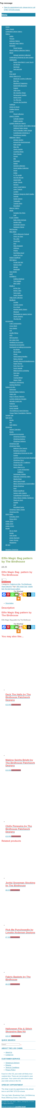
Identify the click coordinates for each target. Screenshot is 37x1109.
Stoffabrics (12, 276)
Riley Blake (12, 232)
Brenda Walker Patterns (17, 392)
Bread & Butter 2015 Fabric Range (24, 126)
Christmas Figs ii (18, 460)
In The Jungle (17, 175)
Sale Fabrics (13, 425)
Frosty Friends (17, 465)
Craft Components (15, 323)
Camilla (15, 302)
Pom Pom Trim (18, 366)
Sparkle (15, 502)
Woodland (16, 206)
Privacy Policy (10, 1070)
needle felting (13, 333)
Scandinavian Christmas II (21, 133)
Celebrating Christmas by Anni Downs (21, 57)
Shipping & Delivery (13, 1063)
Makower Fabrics (14, 137)
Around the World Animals (21, 142)
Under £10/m (10, 526)
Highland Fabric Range (20, 128)
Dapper (15, 88)
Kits (10, 422)
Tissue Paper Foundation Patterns (20, 413)
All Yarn (8, 545)
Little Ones (16, 90)
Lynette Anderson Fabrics (17, 123)
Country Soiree (18, 305)
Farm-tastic (17, 293)
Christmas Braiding (19, 436)
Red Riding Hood (18, 253)
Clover (15, 354)
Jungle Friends (17, 182)
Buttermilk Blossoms (20, 86)
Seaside (15, 196)
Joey (14, 243)
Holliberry (20, 472)
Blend (11, 53)
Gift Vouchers (13, 338)
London (15, 192)
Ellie (14, 159)
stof (14, 505)
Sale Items (9, 418)
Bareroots (12, 389)
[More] (18, 599)
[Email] (16, 595)
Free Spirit (12, 74)
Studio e (12, 286)
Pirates (15, 250)
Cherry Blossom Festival (21, 234)
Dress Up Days (18, 236)
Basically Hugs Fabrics (16, 43)
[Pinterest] (8, 595)
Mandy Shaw (17, 479)
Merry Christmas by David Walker (24, 484)
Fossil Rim (16, 241)
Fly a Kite (16, 239)
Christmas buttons (19, 439)
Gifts (10, 335)
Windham (12, 300)
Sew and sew (17, 69)
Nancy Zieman (18, 359)
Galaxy (15, 163)
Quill (14, 215)
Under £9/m (9, 524)
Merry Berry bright (19, 481)
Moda (11, 210)
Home (7, 27)
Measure (16, 312)
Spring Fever (17, 97)
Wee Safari (16, 283)
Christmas (9, 427)
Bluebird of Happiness (20, 83)
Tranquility (16, 201)
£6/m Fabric (9, 514)
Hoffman (12, 104)
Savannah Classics (19, 225)
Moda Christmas (18, 486)
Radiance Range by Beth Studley (23, 194)
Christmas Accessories (16, 434)
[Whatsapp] (12, 595)
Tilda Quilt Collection (16, 298)
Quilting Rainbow (18, 279)
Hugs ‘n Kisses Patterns (16, 396)
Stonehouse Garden (19, 135)
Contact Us (9, 1055)
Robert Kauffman (14, 258)
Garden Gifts (17, 222)
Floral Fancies (17, 48)
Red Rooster (13, 229)
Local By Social (20, 1107)
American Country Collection (22, 79)
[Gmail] (21, 627)
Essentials (16, 161)
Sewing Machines (15, 385)
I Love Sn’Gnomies (23, 469)
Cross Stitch (13, 326)
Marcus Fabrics (14, 208)
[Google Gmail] (21, 595)
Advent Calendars (15, 429)
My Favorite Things (19, 93)
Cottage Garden (18, 119)
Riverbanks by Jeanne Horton (22, 314)
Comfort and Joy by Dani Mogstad (24, 458)
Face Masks (13, 328)
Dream (15, 156)
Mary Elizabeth (18, 246)
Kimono (15, 185)
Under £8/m (9, 521)
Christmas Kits (14, 512)
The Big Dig (17, 319)
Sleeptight (16, 269)
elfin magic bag (21, 586)
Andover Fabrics (14, 41)
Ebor (10, 72)
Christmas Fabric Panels (17, 509)
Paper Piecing (17, 363)
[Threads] (29, 595)
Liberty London (14, 116)
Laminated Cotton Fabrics (14, 31)
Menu (4, 14)
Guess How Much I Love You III (23, 62)
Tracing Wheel (17, 378)
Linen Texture (17, 189)
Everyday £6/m (14, 517)
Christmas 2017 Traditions (21, 462)
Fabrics (8, 34)
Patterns (12, 404)
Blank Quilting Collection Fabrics (19, 50)
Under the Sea (17, 255)
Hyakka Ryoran (14, 109)
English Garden (18, 121)
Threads (16, 375)
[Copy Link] (25, 595)
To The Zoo (17, 100)
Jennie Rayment (14, 538)
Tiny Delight (17, 281)
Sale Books (13, 535)
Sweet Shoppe (18, 295)
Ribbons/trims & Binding (21, 371)
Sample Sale (9, 415)
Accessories (9, 321)
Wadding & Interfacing (16, 382)
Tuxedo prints (17, 203)
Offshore (16, 248)
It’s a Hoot (16, 307)
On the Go (16, 64)
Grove (15, 170)
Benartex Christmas (19, 451)
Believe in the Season (20, 448)
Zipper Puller (17, 380)
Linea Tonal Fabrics (19, 187)
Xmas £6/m (13, 519)
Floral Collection (18, 114)
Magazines (12, 542)
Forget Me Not (18, 262)
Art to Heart (13, 531)
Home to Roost (14, 107)
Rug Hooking (13, 406)
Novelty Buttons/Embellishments (23, 361)
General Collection (19, 166)
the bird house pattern (12, 589)
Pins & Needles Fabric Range (22, 130)
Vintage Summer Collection (22, 55)
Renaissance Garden (19, 95)
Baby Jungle (17, 145)
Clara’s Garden (18, 149)
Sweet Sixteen (17, 199)
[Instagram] (33, 595)
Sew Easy (16, 373)
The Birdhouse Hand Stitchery (19, 411)
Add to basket (6, 582)
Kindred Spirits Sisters (20, 309)
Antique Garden (18, 140)
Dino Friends (17, 154)
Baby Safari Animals (19, 220)
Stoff (11, 274)
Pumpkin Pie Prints (19, 213)
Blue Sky (16, 147)
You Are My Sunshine (20, 102)
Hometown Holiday (19, 474)
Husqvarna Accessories (16, 345)
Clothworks (13, 60)
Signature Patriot (18, 227)
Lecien (11, 112)
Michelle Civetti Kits (15, 401)
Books (11, 420)
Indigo (15, 173)
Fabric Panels (10, 29)
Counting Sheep (18, 152)
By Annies (16, 349)
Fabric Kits (12, 394)
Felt (10, 331)
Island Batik (17, 180)
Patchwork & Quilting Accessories (20, 347)
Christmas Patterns (19, 441)
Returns (8, 1065)
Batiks (11, 36)
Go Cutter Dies (14, 340)
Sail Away (16, 67)
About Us (9, 1052)
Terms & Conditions (12, 1067)
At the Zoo (16, 288)
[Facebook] (4, 595)
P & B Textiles (14, 218)
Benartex (12, 46)
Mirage (15, 267)
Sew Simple (13, 272)
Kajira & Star (17, 265)
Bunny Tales (17, 291)
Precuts (11, 39)
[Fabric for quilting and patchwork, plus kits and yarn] (18, 23)
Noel (14, 488)
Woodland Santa (18, 507)
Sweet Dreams (18, 316)
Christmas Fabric (14, 446)
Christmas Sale (14, 444)
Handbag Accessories (16, 342)
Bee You (16, 81)
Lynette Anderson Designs (17, 399)
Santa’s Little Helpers (20, 493)
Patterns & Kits (10, 387)
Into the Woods (18, 177)
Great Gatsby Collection (21, 168)
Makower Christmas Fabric (21, 477)
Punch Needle (17, 368)
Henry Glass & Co (15, 76)
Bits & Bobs (17, 352)
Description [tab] (10, 603)
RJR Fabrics (13, 260)
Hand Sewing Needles (20, 356)
